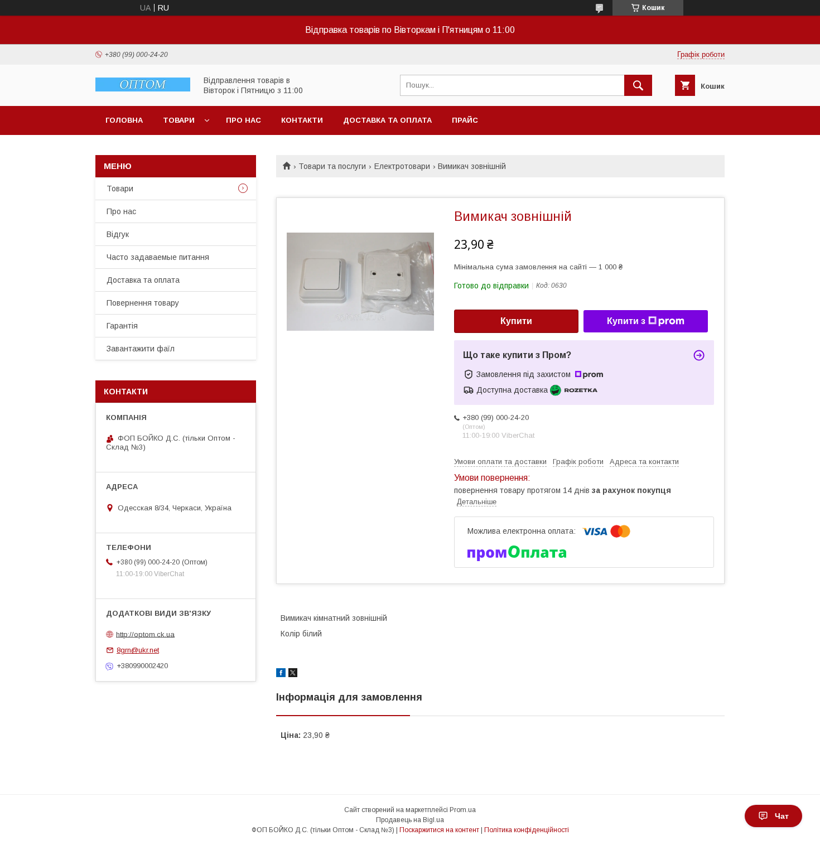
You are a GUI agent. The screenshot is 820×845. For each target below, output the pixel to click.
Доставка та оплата (387, 120)
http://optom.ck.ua (145, 634)
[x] (292, 674)
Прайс (465, 120)
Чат (782, 816)
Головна (124, 120)
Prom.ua (463, 810)
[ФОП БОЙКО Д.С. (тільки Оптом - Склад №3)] (142, 88)
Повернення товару (143, 302)
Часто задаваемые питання (158, 257)
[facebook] (281, 674)
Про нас (243, 120)
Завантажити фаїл (141, 348)
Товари (179, 120)
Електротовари (402, 166)
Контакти (302, 120)
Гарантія (122, 325)
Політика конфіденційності (526, 830)
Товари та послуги (332, 166)
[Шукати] (638, 85)
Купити (516, 321)
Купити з (626, 321)
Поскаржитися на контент (439, 830)
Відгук (118, 234)
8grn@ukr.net (138, 650)
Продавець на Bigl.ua (410, 820)
